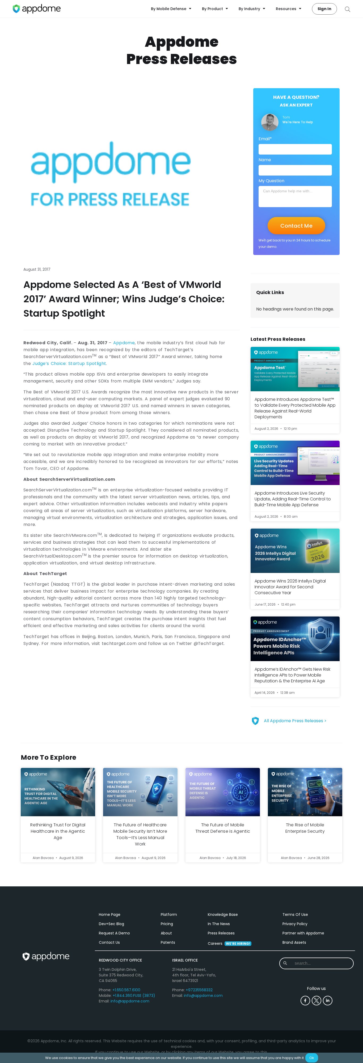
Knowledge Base (223, 914)
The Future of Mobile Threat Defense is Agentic (222, 828)
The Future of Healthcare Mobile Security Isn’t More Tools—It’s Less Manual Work (140, 834)
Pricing (167, 923)
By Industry (249, 8)
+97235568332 (199, 990)
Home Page (109, 914)
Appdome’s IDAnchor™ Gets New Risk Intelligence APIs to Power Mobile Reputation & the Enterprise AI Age (292, 675)
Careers (229, 943)
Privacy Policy (294, 923)
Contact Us (109, 942)
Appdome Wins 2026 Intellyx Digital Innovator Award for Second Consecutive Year (290, 587)
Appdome (124, 343)
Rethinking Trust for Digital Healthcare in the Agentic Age (57, 831)
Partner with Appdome (303, 933)
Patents (168, 942)
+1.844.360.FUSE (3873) (134, 995)
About (166, 933)
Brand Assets (294, 942)
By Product (212, 8)
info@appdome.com (130, 1001)
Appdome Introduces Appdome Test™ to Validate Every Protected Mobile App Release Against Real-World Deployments (295, 408)
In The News (219, 923)
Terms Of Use (295, 914)
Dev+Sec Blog (111, 923)
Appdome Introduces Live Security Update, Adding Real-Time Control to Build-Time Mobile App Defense (293, 499)
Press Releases (221, 933)
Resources (286, 8)
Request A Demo (114, 933)
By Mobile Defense (168, 8)
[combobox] (316, 963)
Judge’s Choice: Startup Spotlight (69, 363)
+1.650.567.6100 (126, 990)
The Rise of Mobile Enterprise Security (305, 828)
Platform (169, 914)
